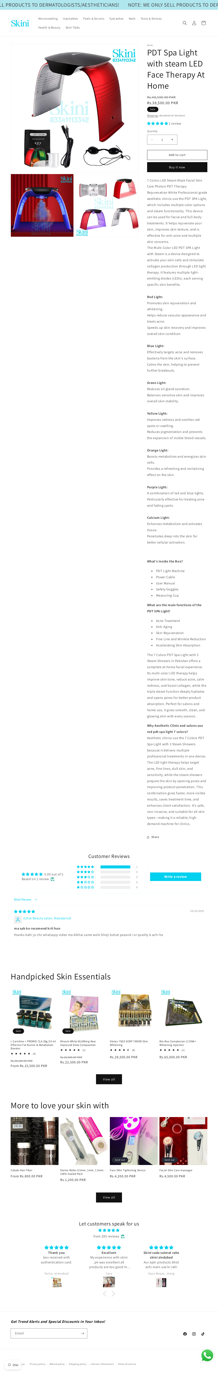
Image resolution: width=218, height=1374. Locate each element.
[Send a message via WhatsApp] (207, 1355)
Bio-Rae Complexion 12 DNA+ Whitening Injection (177, 1043)
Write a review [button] (175, 876)
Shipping (152, 115)
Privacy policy (38, 1363)
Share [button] (155, 837)
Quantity (152, 131)
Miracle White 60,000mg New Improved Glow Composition (78, 1043)
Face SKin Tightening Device (127, 1170)
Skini (22, 1364)
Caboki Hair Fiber (21, 1170)
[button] (184, 23)
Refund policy (57, 1363)
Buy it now (177, 167)
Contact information (102, 1363)
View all (109, 1079)
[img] (24, 911)
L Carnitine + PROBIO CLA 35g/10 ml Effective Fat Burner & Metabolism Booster (33, 1045)
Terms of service (127, 1363)
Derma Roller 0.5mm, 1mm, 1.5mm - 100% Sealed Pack (82, 1172)
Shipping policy (78, 1363)
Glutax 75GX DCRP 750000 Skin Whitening (129, 1043)
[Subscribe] (82, 1333)
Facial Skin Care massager (175, 1170)
